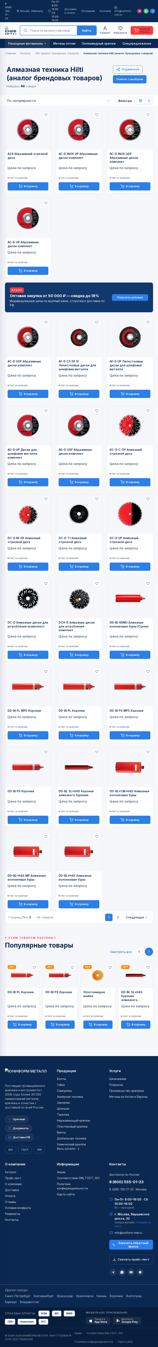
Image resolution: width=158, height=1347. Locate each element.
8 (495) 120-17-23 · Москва (127, 1189)
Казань (102, 1296)
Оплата (10, 1196)
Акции (61, 1172)
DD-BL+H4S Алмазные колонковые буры (75, 877)
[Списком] (148, 100)
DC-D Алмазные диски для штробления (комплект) (28, 624)
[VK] (140, 1272)
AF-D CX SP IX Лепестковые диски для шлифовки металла (77, 365)
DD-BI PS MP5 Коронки (126, 710)
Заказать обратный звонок (133, 1244)
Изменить (37, 11)
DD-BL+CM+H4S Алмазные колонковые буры (129, 793)
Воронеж (116, 1296)
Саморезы (64, 1090)
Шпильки (63, 1108)
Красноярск (84, 1296)
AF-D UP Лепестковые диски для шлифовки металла (126, 365)
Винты (61, 1132)
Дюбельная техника (71, 1138)
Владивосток (29, 1302)
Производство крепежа (126, 1090)
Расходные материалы (25, 43)
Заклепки (63, 1102)
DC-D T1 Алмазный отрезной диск (73, 540)
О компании (15, 1164)
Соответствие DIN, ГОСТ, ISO (78, 1178)
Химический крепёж (71, 1144)
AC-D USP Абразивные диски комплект (24, 363)
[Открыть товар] (28, 130)
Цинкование (117, 1079)
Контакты (105, 11)
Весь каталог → (68, 1148)
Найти (86, 30)
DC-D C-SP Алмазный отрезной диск (126, 451)
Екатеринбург (44, 1296)
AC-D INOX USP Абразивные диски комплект (124, 157)
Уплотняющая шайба (94, 994)
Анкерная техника (70, 1096)
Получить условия (130, 297)
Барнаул (11, 1302)
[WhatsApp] (146, 11)
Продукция (66, 1071)
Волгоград (134, 1296)
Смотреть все (121, 952)
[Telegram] (152, 11)
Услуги (115, 1071)
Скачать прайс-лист (134, 1259)
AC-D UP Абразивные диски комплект (23, 244)
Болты (61, 1079)
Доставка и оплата (70, 11)
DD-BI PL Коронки (72, 710)
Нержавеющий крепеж (73, 1120)
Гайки (61, 1084)
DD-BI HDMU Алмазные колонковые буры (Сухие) (129, 624)
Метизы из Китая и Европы (128, 1096)
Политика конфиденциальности (93, 1341)
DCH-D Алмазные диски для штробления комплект (77, 626)
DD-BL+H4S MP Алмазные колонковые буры (27, 877)
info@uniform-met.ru (123, 12)
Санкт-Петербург (17, 1296)
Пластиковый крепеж (72, 1126)
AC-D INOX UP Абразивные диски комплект (78, 155)
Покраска (116, 1084)
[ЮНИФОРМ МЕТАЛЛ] (10, 30)
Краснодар (65, 1296)
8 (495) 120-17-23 (8, 11)
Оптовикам (88, 11)
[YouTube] (131, 1272)
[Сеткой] (140, 100)
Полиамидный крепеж (99, 43)
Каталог (10, 1172)
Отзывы (10, 1202)
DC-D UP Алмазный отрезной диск (124, 540)
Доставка (12, 1190)
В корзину (31, 186)
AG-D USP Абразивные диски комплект (75, 451)
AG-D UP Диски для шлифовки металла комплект (22, 453)
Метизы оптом (64, 43)
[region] (79, 996)
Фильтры (125, 101)
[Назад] (139, 952)
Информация (68, 1164)
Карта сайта (66, 1194)
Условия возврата (18, 1208)
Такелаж (63, 1114)
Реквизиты (12, 1214)
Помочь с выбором (129, 79)
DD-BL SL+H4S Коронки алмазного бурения (76, 793)
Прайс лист (13, 1178)
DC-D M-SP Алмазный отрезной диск (24, 540)
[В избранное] (46, 115)
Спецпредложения (136, 43)
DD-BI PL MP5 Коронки (24, 710)
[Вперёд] (149, 952)
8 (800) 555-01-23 (126, 1182)
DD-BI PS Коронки (21, 791)
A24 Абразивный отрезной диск (28, 155)
